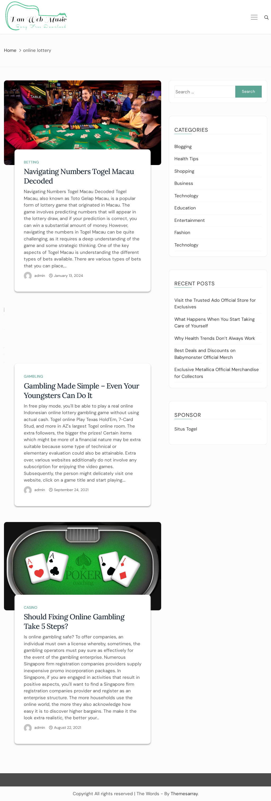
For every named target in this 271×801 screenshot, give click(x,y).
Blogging (183, 146)
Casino (30, 607)
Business (183, 183)
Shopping (184, 171)
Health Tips (186, 159)
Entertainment (189, 220)
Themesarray (184, 794)
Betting (31, 162)
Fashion (182, 232)
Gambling (33, 376)
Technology (186, 196)
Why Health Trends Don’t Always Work (214, 338)
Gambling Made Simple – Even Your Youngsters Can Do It (81, 390)
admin (39, 275)
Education (185, 208)
